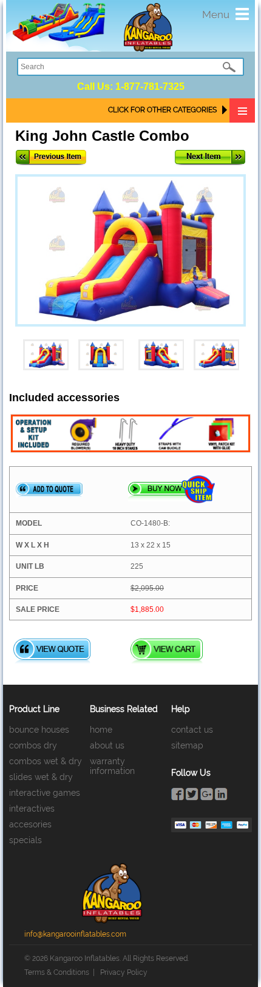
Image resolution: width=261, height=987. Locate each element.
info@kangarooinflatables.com (75, 934)
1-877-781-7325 (150, 86)
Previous (51, 157)
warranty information (112, 766)
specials (25, 840)
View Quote (51, 651)
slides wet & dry (41, 777)
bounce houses (39, 729)
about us (107, 745)
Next (210, 157)
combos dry (33, 745)
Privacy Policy (123, 972)
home (101, 729)
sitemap (187, 745)
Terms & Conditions (56, 972)
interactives (32, 808)
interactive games (44, 793)
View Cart (166, 651)
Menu (215, 14)
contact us (192, 729)
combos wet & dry (45, 761)
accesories (30, 824)
